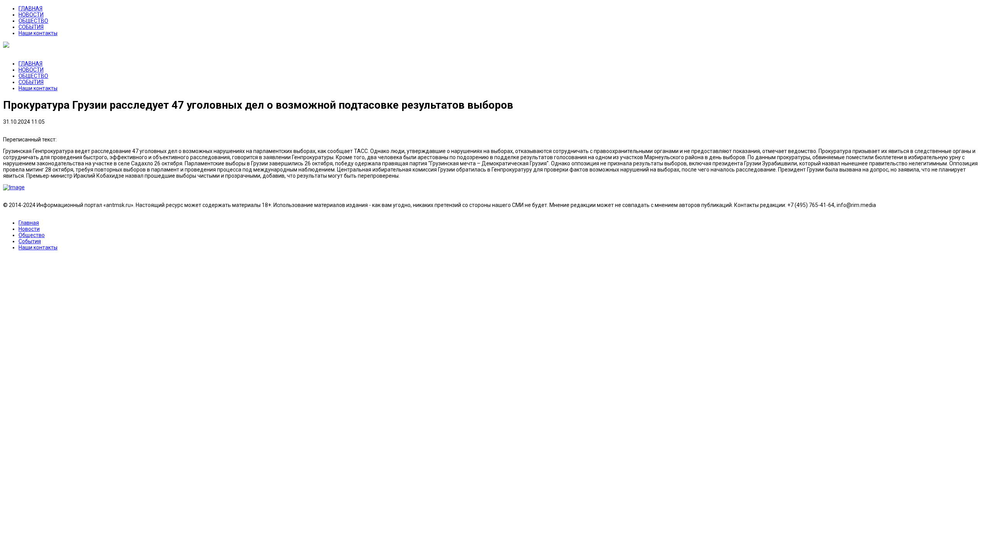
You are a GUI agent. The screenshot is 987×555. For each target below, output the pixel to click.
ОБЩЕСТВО (33, 21)
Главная (29, 223)
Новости (29, 229)
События (30, 241)
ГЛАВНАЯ (30, 8)
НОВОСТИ (31, 15)
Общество (32, 235)
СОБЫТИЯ (31, 27)
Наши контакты (38, 33)
